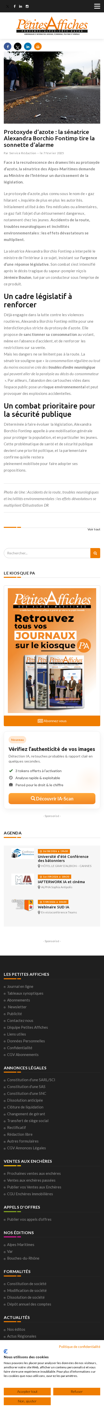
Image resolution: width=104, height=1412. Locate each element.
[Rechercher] (95, 553)
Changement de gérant (26, 1113)
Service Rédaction (22, 153)
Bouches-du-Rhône (23, 1258)
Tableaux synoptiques (25, 993)
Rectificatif (16, 1127)
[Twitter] (7, 7)
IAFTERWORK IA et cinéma (61, 882)
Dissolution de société (26, 1297)
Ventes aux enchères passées (31, 1180)
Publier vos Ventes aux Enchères (34, 1187)
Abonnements (18, 1000)
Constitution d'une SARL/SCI (31, 1079)
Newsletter (17, 1006)
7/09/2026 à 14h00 (54, 902)
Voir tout (94, 529)
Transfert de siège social (27, 1120)
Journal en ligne (20, 986)
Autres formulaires (23, 1141)
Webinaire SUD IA (53, 907)
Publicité (14, 1013)
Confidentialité (19, 1047)
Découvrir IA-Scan (54, 798)
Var (10, 1251)
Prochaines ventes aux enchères (34, 1173)
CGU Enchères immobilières (30, 1193)
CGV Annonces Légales (26, 1148)
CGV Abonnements (23, 1054)
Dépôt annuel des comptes (29, 1304)
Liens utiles (16, 1034)
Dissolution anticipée (25, 1100)
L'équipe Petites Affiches (27, 1027)
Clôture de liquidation (25, 1107)
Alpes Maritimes (20, 1244)
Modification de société (27, 1290)
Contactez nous (20, 1020)
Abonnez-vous (55, 721)
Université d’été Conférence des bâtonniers (63, 858)
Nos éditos (16, 1329)
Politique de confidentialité (79, 1346)
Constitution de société (26, 1283)
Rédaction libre (20, 1134)
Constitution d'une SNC (26, 1093)
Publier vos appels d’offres (29, 1219)
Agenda (12, 832)
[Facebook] (14, 7)
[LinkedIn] (20, 7)
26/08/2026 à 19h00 (55, 851)
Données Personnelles (26, 1041)
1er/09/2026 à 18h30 (55, 876)
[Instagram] (27, 7)
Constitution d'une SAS (26, 1086)
